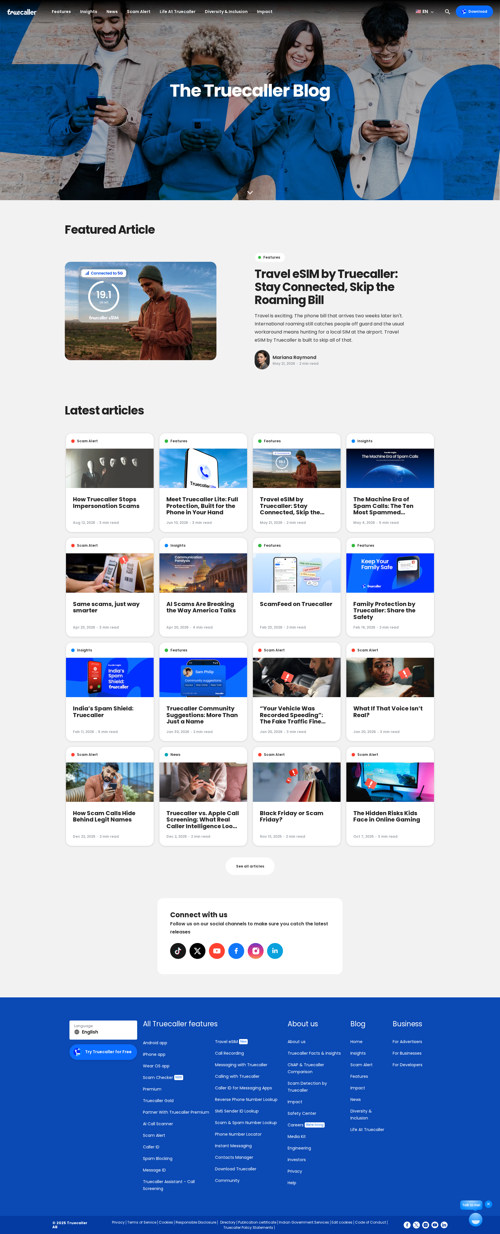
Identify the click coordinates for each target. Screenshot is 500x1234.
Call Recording (229, 1053)
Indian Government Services (304, 1222)
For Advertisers (407, 1042)
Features (61, 11)
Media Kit (297, 1136)
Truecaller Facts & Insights (314, 1053)
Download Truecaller (235, 1169)
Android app (155, 1043)
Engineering (299, 1148)
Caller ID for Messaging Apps (243, 1088)
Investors (297, 1160)
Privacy (295, 1171)
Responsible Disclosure (196, 1222)
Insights (88, 11)
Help (292, 1183)
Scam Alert (138, 11)
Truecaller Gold (158, 1101)
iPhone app (154, 1054)
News (112, 11)
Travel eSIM (231, 1042)
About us (297, 1042)
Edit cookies (342, 1222)
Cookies (166, 1222)
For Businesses (407, 1053)
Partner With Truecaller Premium (176, 1112)
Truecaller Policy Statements (248, 1227)
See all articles (250, 866)
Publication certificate (257, 1222)
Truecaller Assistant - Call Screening (169, 1185)
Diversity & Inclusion (226, 11)
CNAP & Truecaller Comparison (306, 1068)
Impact (265, 11)
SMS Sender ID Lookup (237, 1111)
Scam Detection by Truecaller (307, 1086)
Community (227, 1180)
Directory (228, 1222)
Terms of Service (141, 1222)
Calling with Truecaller (237, 1076)
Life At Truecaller (178, 11)
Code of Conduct (370, 1222)
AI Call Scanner (158, 1124)
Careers (305, 1125)
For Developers (407, 1065)
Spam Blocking (157, 1158)
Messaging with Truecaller (241, 1065)
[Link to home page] (22, 11)
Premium (152, 1089)
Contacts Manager (234, 1157)
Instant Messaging (233, 1146)
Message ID (154, 1170)
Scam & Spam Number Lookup (246, 1123)
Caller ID (151, 1147)
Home (356, 1042)
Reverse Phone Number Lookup (246, 1099)
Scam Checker (162, 1077)
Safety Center (302, 1113)
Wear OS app (156, 1066)
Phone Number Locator (238, 1134)
